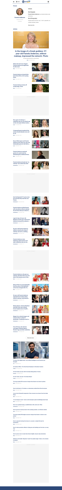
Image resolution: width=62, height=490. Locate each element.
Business (14, 373)
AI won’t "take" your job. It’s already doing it (22, 376)
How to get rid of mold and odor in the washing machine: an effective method (30, 409)
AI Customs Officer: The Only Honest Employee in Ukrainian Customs (28, 366)
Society (14, 368)
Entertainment (15, 165)
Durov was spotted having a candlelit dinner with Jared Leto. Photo (27, 404)
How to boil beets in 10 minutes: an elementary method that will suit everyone (30, 388)
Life (13, 363)
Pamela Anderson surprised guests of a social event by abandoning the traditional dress (21, 153)
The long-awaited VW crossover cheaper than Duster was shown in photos (29, 381)
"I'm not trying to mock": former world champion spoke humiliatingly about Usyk (30, 399)
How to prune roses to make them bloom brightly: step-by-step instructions (29, 433)
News (14, 68)
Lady (27, 60)
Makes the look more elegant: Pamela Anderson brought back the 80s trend (21, 65)
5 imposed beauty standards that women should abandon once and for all (21, 132)
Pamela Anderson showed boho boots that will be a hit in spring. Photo (21, 76)
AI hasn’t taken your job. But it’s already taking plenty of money (27, 371)
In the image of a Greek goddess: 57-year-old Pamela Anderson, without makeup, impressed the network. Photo (31, 53)
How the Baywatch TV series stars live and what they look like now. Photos (21, 198)
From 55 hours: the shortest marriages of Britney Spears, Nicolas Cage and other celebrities (21, 328)
